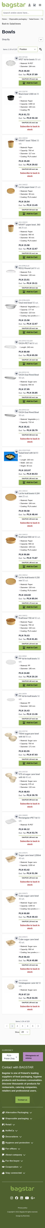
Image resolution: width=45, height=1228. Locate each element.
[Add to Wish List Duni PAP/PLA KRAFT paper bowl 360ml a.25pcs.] (16, 223)
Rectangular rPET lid (28, 818)
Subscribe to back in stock (30, 128)
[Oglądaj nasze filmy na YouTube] (27, 1198)
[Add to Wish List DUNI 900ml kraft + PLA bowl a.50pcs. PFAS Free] (16, 536)
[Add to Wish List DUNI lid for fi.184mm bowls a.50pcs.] (16, 58)
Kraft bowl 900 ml (27, 537)
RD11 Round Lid (26, 268)
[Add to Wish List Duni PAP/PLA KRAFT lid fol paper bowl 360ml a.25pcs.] (16, 186)
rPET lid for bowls (27, 59)
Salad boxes (34, 19)
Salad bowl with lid (27, 453)
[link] (7, 1026)
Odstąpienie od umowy (32, 1056)
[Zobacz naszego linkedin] (21, 1197)
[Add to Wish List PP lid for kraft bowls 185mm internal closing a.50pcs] (16, 657)
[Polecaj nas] (33, 1198)
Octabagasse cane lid (28, 983)
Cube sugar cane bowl (29, 896)
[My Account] (29, 5)
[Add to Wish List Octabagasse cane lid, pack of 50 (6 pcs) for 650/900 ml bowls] (16, 982)
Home (4, 19)
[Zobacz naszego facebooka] (16, 1197)
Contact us (22, 1100)
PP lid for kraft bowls (28, 659)
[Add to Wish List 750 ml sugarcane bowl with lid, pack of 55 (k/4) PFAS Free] (16, 732)
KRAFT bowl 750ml (28, 141)
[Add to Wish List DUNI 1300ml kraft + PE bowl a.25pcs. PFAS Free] (16, 93)
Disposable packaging (18, 19)
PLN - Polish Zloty (9, 1057)
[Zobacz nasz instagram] (11, 1197)
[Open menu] (40, 5)
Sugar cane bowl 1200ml (30, 855)
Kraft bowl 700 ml (27, 618)
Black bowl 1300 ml (28, 94)
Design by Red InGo (23, 1216)
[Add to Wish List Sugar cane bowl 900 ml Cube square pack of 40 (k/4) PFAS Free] (16, 938)
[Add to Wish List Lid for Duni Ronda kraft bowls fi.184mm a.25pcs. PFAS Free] (16, 492)
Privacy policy (22, 1208)
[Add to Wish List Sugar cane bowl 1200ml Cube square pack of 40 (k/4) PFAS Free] (16, 894)
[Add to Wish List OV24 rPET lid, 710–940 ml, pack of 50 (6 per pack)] (16, 342)
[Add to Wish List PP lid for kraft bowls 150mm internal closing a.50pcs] (16, 695)
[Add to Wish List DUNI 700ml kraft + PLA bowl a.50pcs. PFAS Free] (16, 617)
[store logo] (14, 5)
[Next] (38, 1026)
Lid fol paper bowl (27, 187)
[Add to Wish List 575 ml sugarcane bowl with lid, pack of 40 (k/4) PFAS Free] (16, 773)
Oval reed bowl (26, 303)
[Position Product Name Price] (28, 49)
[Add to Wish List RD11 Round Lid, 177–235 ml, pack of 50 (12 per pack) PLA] (16, 267)
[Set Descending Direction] (40, 49)
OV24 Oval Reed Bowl (29, 375)
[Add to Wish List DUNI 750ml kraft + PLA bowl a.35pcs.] (16, 139)
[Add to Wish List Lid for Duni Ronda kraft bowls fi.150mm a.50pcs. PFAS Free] (16, 576)
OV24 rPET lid (25, 343)
